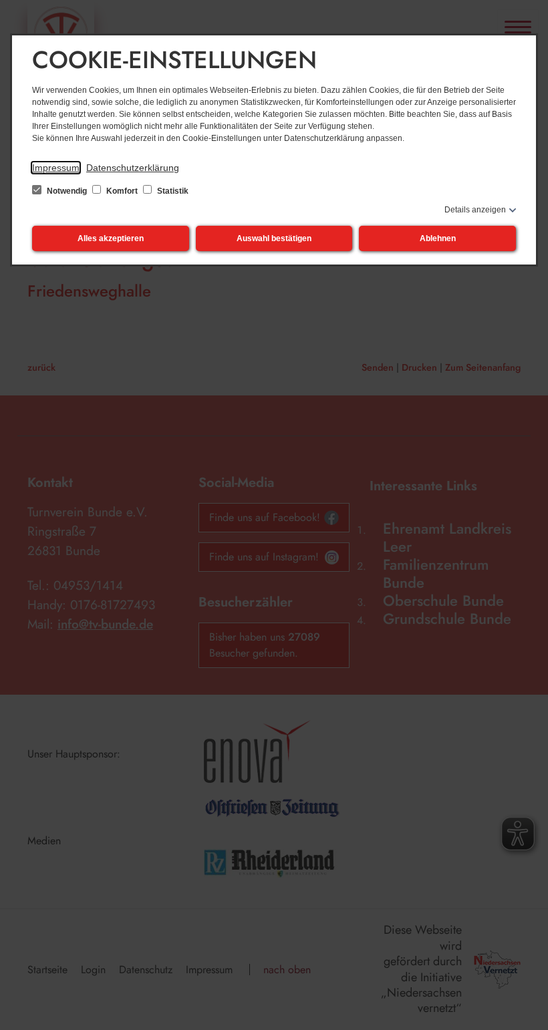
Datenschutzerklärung (132, 167)
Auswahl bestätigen (274, 238)
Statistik (171, 191)
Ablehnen (438, 238)
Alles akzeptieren (111, 238)
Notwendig (67, 191)
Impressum (56, 167)
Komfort (122, 191)
